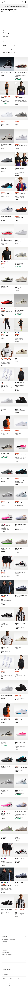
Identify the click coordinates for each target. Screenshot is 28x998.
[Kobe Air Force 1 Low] (7, 540)
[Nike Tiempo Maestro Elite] (7, 231)
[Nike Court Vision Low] (7, 278)
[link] (16, 83)
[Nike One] (21, 325)
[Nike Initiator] (21, 253)
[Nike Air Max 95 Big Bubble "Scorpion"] (21, 470)
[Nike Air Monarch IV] (21, 563)
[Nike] (7, 253)
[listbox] (17, 12)
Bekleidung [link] (6, 32)
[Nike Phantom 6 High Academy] (7, 516)
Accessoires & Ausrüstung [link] (6, 35)
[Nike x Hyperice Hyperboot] (7, 64)
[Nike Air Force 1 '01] (21, 231)
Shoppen (23, 6)
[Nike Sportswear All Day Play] (7, 587)
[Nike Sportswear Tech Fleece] (21, 374)
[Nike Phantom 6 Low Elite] (7, 300)
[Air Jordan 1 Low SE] (21, 300)
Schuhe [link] (5, 30)
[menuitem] (4, 981)
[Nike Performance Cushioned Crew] (7, 374)
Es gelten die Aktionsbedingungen (14, 6)
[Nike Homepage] (3, 2)
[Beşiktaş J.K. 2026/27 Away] (21, 614)
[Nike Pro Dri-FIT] (7, 325)
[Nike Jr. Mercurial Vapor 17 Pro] (21, 445)
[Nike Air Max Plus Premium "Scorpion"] (7, 614)
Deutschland (5, 974)
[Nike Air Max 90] (7, 159)
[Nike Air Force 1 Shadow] (7, 113)
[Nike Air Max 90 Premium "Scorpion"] (7, 184)
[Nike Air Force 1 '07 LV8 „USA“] (7, 208)
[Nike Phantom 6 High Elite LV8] (21, 516)
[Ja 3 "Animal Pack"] (21, 208)
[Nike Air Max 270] (21, 493)
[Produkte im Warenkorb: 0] (25, 2)
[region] (14, 51)
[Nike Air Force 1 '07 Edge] (7, 399)
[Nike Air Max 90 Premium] (7, 470)
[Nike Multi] (7, 563)
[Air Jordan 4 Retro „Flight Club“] (7, 136)
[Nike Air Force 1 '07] (21, 278)
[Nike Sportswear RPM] (7, 422)
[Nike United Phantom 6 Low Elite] (21, 64)
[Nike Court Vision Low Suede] (21, 540)
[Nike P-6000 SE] (21, 113)
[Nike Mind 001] (21, 399)
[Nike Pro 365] (7, 88)
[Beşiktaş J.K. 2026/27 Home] (7, 350)
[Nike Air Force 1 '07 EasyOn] (21, 136)
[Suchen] (22, 2)
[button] (9, 42)
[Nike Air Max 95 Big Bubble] (21, 587)
